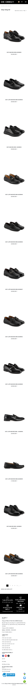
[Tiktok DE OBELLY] (8, 655)
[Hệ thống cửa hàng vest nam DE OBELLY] (8, 605)
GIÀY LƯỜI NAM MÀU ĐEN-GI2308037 (14, 289)
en (22, 1)
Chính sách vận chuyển (6, 637)
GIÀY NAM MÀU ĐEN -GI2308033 (14, 147)
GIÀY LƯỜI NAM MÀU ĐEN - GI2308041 (14, 431)
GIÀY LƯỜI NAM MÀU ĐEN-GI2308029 (14, 384)
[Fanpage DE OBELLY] (3, 656)
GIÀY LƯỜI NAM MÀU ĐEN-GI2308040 (14, 194)
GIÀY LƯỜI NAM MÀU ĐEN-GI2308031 (14, 336)
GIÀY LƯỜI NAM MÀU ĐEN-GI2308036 (14, 241)
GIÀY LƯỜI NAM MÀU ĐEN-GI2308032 (14, 99)
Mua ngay (14, 48)
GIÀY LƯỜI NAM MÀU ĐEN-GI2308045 (14, 478)
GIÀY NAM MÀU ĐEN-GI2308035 (14, 52)
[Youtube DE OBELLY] (6, 656)
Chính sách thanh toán (6, 641)
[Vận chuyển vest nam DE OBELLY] (21, 605)
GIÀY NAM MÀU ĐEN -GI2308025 (14, 526)
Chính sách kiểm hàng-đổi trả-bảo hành (10, 639)
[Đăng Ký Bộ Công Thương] (8, 674)
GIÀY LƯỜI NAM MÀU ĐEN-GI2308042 (14, 573)
